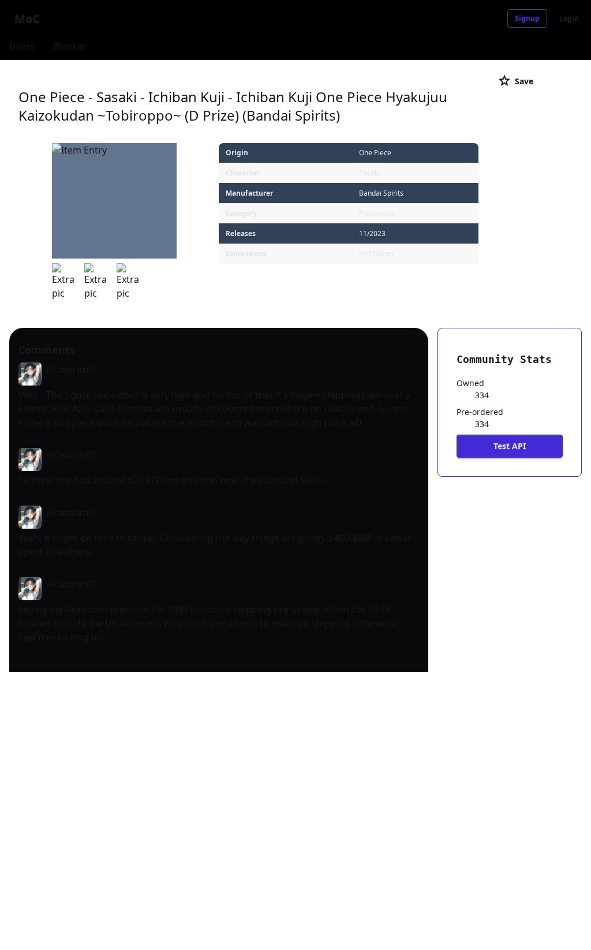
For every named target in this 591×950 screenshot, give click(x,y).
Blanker (70, 46)
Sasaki (369, 173)
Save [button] (515, 81)
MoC (27, 18)
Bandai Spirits (381, 193)
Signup (527, 18)
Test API (509, 445)
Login (569, 18)
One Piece (375, 153)
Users (22, 46)
